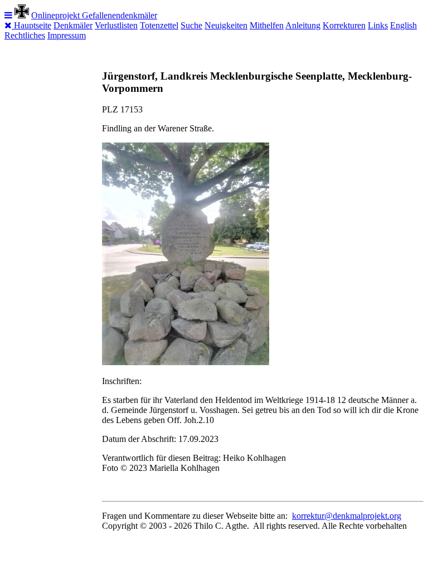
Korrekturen (344, 25)
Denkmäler (73, 25)
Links (378, 25)
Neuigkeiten (226, 25)
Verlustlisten (116, 25)
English (403, 25)
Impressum (66, 35)
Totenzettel (159, 25)
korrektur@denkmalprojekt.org (346, 515)
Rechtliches (24, 35)
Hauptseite (32, 25)
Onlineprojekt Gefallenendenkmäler (94, 15)
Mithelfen (267, 25)
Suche (191, 25)
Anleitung (302, 25)
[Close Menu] (9, 25)
